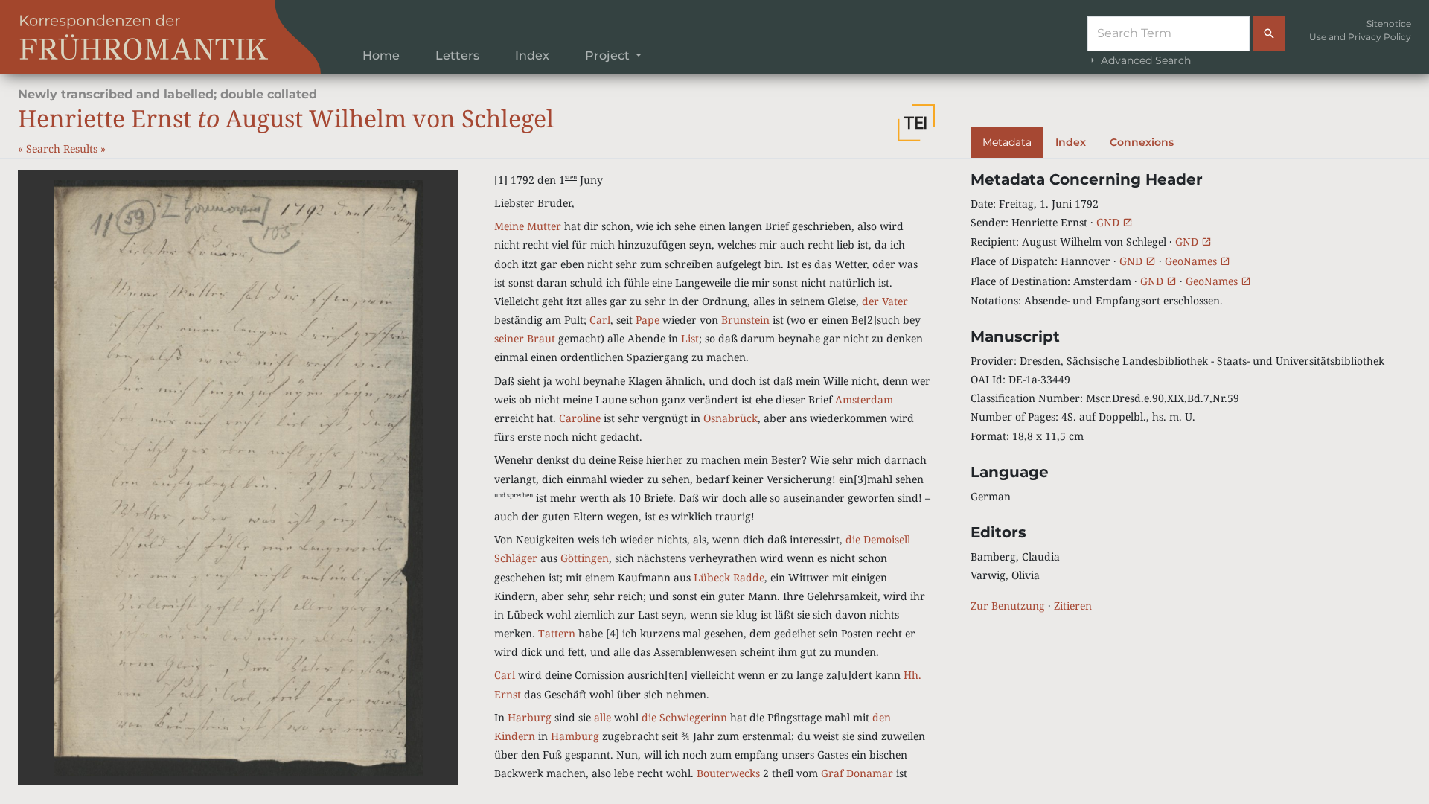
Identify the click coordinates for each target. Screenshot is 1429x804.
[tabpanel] (1191, 393)
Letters (457, 55)
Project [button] (609, 55)
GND (1109, 222)
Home (381, 55)
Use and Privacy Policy (1360, 36)
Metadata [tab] (1007, 142)
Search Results (63, 148)
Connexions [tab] (1142, 142)
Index (532, 55)
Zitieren (1073, 606)
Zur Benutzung (1008, 606)
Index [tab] (1070, 142)
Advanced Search (1144, 60)
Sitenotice (1388, 23)
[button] (916, 122)
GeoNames (1192, 261)
